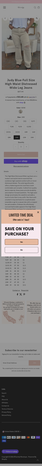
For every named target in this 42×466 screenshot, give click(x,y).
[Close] (38, 212)
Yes (21, 242)
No (21, 250)
